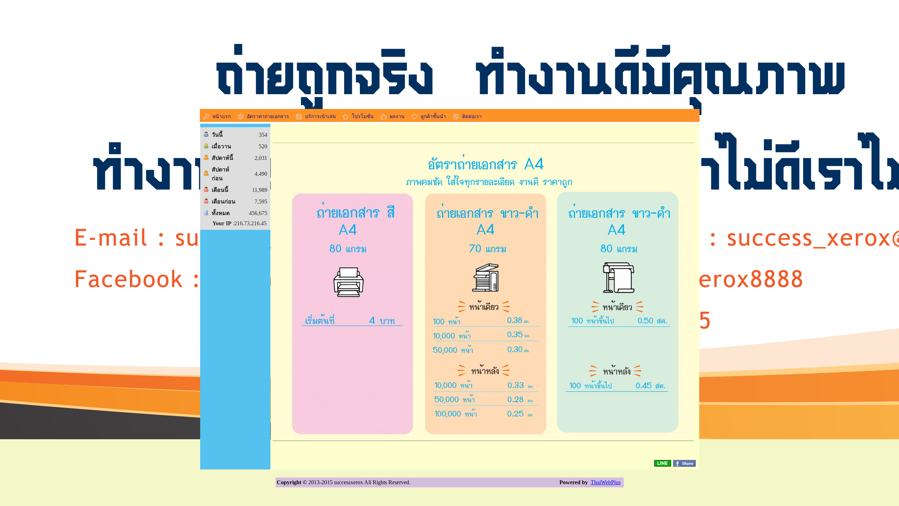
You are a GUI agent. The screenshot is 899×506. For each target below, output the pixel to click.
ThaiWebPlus (606, 482)
